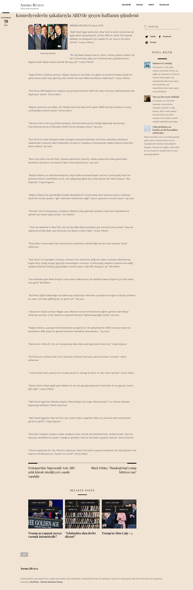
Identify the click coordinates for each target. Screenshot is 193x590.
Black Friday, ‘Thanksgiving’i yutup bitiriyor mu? (113, 470)
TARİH (151, 5)
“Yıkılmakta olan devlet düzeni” (80, 535)
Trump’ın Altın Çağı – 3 (117, 533)
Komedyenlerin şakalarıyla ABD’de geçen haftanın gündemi (77, 15)
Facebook (166, 36)
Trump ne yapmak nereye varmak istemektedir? (45, 535)
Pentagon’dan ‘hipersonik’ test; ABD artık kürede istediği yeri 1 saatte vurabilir (51, 472)
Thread (152, 42)
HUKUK (139, 5)
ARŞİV (71, 503)
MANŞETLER (50, 509)
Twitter (152, 36)
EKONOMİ (126, 5)
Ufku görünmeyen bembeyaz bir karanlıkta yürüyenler (165, 129)
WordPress (34, 582)
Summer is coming (162, 63)
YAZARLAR (164, 5)
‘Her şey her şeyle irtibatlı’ (166, 96)
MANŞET (35, 509)
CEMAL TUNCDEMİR (38, 503)
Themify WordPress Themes (51, 582)
